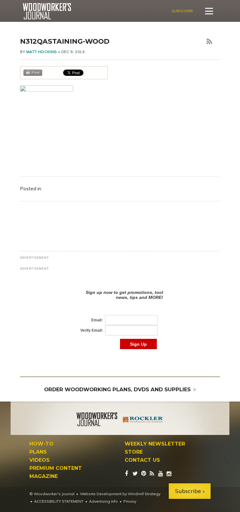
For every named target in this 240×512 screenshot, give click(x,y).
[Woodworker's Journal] (97, 420)
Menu (209, 11)
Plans (38, 452)
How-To (41, 444)
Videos (39, 460)
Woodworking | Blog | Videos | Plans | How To (46, 11)
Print (36, 72)
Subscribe (182, 10)
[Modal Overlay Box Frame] (120, 313)
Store (134, 452)
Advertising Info (103, 501)
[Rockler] (143, 420)
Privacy (129, 501)
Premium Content (55, 468)
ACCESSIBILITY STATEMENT (58, 501)
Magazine (43, 476)
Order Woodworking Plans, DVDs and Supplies (117, 389)
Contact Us (142, 460)
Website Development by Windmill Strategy (120, 493)
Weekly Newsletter (155, 444)
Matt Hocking (41, 51)
